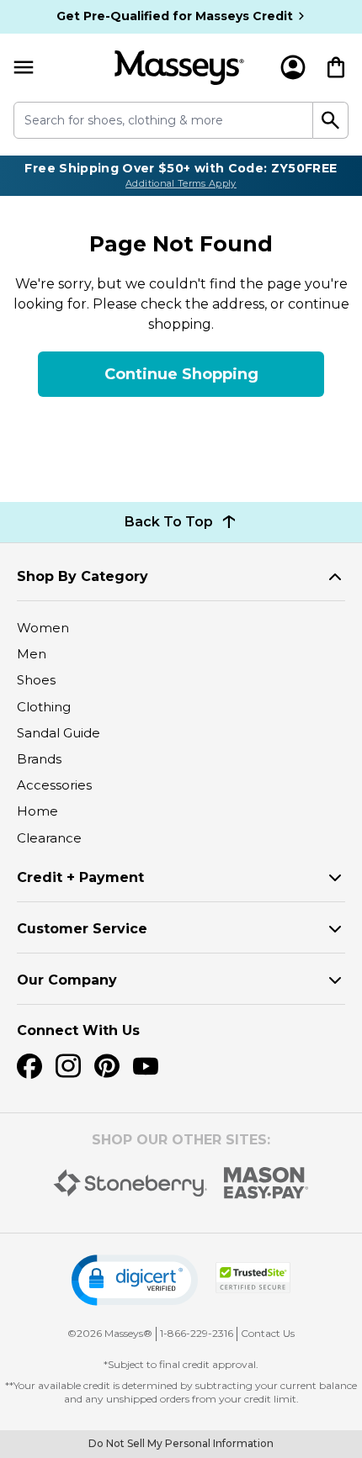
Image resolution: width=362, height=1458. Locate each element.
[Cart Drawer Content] (336, 67)
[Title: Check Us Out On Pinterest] (107, 1066)
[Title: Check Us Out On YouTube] (145, 1066)
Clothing (44, 707)
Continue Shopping (181, 374)
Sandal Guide (58, 733)
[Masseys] (179, 67)
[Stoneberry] (130, 1183)
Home (37, 811)
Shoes (36, 680)
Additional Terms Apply (181, 183)
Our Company (67, 980)
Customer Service (82, 929)
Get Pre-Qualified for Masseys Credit (174, 16)
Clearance (49, 838)
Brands (39, 759)
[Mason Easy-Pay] (266, 1183)
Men (31, 654)
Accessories (54, 785)
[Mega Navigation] (23, 67)
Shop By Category (82, 576)
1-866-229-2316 (196, 1333)
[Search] (331, 120)
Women (43, 628)
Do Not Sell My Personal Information (181, 1443)
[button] (135, 1280)
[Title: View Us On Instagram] (68, 1066)
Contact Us (268, 1333)
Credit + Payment (80, 877)
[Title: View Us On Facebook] (29, 1066)
